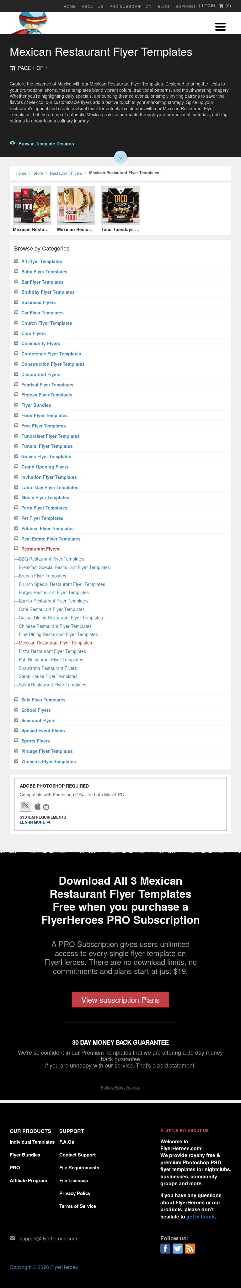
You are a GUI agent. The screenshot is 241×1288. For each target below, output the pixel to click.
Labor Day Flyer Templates (49, 487)
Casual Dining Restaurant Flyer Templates (61, 617)
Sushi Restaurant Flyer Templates (52, 684)
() (227, 6)
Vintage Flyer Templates (47, 751)
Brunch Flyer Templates (42, 575)
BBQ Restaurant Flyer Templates (51, 559)
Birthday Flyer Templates (48, 292)
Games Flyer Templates (46, 456)
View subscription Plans (120, 999)
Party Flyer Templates (44, 507)
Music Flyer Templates (45, 497)
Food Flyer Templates (44, 415)
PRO (15, 1167)
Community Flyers (40, 343)
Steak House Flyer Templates (48, 676)
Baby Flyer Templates (44, 271)
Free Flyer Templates (43, 425)
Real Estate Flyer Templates (51, 538)
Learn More (33, 822)
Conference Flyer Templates (51, 353)
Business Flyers (38, 302)
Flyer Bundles (36, 405)
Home (69, 6)
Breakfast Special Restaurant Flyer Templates (64, 567)
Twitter (178, 1249)
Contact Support (77, 1154)
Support (185, 6)
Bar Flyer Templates (42, 282)
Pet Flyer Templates (42, 518)
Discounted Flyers (41, 374)
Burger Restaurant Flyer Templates (54, 592)
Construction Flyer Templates (53, 364)
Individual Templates (32, 1141)
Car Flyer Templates (42, 312)
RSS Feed (190, 1249)
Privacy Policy (74, 1193)
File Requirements (79, 1167)
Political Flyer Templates (47, 528)
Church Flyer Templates (46, 323)
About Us (93, 6)
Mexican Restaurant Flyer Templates (55, 642)
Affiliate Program (28, 1180)
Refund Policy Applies (120, 1087)
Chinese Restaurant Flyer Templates (55, 626)
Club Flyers (33, 333)
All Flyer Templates (41, 261)
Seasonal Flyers (38, 720)
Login (208, 6)
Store (38, 173)
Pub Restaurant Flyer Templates (51, 659)
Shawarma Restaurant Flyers (48, 668)
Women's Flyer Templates (48, 761)
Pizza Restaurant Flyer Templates (52, 651)
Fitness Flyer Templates (46, 394)
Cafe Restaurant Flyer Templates (52, 609)
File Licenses (73, 1180)
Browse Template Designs (46, 143)
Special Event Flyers (43, 730)
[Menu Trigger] (220, 25)
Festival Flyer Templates (47, 384)
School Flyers (36, 710)
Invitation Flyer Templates (49, 477)
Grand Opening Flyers (45, 466)
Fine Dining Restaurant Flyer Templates (58, 634)
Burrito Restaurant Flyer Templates (53, 600)
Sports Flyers (35, 740)
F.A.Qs (66, 1141)
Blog (163, 6)
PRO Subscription (131, 6)
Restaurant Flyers (66, 173)
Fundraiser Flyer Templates (50, 436)
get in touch (200, 1216)
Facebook (165, 1249)
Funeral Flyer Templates (47, 446)
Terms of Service (77, 1206)
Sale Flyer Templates (43, 699)
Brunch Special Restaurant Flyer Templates (62, 584)
